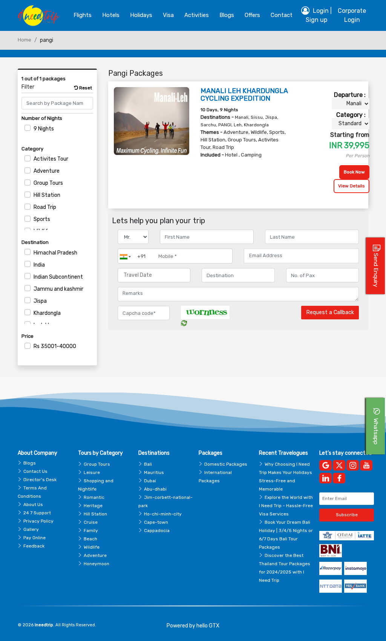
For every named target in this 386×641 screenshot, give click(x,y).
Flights (83, 15)
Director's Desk (40, 479)
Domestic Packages (225, 464)
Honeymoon (96, 563)
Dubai (150, 480)
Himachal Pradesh (55, 253)
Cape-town (156, 522)
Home (24, 40)
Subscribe (347, 514)
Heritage (93, 505)
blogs (226, 15)
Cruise (91, 522)
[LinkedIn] (325, 478)
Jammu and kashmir (58, 289)
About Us (33, 504)
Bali (148, 464)
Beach (90, 538)
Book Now (354, 172)
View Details (351, 186)
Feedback (33, 546)
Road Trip (45, 207)
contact (282, 15)
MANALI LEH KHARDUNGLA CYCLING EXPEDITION (244, 95)
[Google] (325, 465)
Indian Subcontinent (58, 277)
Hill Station (47, 195)
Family (91, 530)
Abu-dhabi (155, 489)
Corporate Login (352, 15)
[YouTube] (366, 465)
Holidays (141, 15)
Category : (351, 114)
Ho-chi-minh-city (163, 514)
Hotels (110, 15)
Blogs (29, 463)
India (39, 265)
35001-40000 (55, 346)
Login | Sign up (319, 15)
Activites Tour (51, 159)
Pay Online (34, 537)
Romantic (94, 497)
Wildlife (92, 547)
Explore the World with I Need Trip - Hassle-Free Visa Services (286, 506)
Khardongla (47, 313)
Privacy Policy (38, 521)
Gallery (31, 529)
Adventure (47, 171)
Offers (252, 15)
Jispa (40, 301)
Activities (196, 15)
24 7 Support (37, 512)
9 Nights (44, 129)
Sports (42, 219)
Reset (85, 87)
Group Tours (48, 183)
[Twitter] (339, 465)
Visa (168, 15)
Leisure (92, 472)
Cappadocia (157, 530)
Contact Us (35, 471)
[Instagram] (352, 465)
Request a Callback (330, 312)
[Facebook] (339, 478)
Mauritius (154, 472)
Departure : (350, 94)
